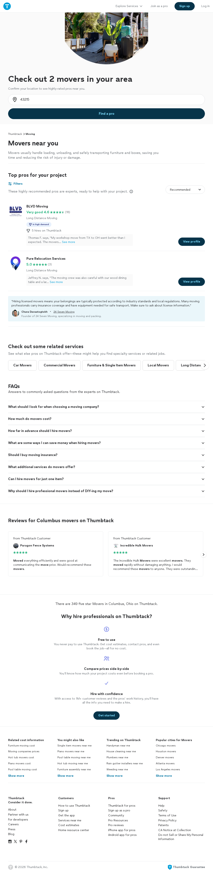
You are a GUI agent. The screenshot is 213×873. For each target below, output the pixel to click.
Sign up (63, 810)
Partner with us (18, 814)
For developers (18, 819)
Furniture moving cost (21, 745)
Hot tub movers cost (21, 757)
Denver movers (165, 757)
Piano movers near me (70, 751)
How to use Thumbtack (74, 805)
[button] (205, 365)
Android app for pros (122, 835)
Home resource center (73, 830)
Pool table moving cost (22, 769)
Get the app (66, 815)
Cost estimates (68, 825)
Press (11, 829)
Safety (162, 810)
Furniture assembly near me (74, 769)
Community (116, 815)
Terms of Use (167, 815)
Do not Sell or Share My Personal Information (180, 837)
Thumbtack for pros (121, 805)
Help (161, 805)
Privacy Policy (167, 820)
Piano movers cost (19, 763)
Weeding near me (117, 769)
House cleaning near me (121, 751)
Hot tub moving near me (72, 763)
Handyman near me (118, 745)
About (12, 809)
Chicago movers (166, 745)
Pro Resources (118, 820)
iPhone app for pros (121, 830)
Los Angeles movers (168, 769)
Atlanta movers (165, 763)
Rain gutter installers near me (124, 763)
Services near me (69, 820)
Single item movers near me (74, 745)
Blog (11, 834)
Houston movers (166, 751)
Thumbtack (15, 134)
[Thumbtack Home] (7, 6)
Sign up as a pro (119, 810)
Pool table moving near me (73, 757)
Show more (16, 776)
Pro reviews (116, 825)
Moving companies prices (23, 751)
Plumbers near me (117, 757)
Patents (163, 825)
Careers (13, 824)
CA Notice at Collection (174, 830)
